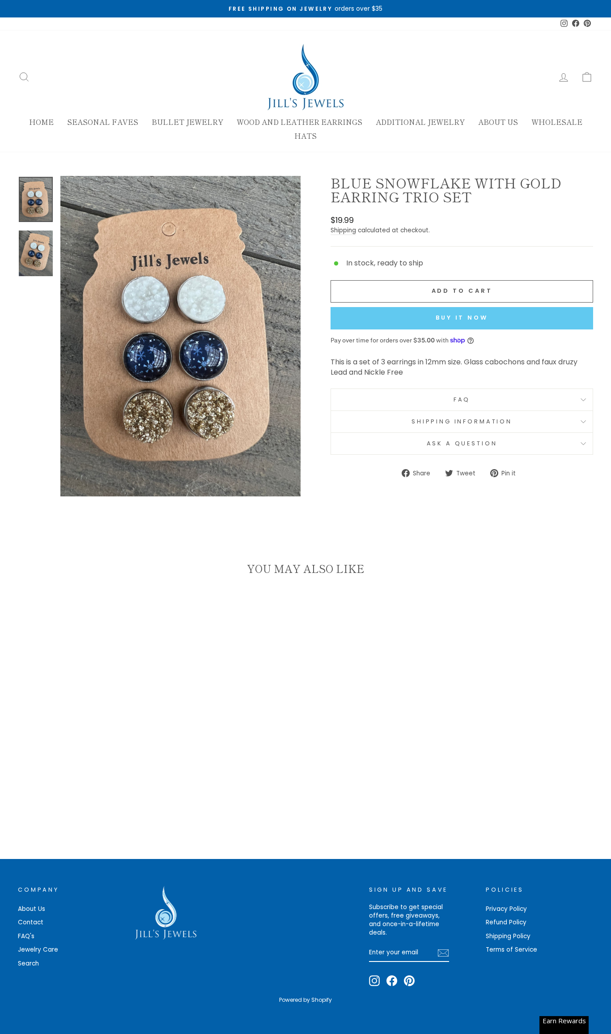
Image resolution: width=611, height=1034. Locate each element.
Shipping (343, 230)
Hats (305, 135)
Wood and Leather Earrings (299, 121)
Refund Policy (506, 922)
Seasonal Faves (102, 121)
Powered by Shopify (305, 1000)
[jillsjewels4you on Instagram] (374, 980)
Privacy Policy (506, 909)
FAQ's (26, 936)
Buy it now (462, 317)
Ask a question (462, 443)
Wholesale (556, 121)
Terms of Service (511, 949)
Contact (30, 922)
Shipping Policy (508, 936)
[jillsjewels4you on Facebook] (391, 980)
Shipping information (462, 421)
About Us (498, 121)
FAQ (462, 399)
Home (41, 121)
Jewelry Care (38, 949)
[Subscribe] (443, 953)
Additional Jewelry (420, 121)
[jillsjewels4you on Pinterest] (409, 980)
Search (28, 963)
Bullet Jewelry (187, 121)
